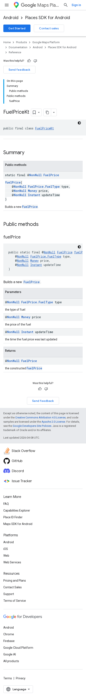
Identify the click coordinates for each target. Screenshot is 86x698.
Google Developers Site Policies (32, 425)
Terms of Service (14, 600)
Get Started (16, 28)
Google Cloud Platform (18, 647)
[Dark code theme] (79, 123)
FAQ (6, 503)
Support (8, 594)
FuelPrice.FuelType (44, 187)
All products (11, 661)
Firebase (9, 641)
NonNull (35, 175)
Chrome (8, 634)
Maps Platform (48, 5)
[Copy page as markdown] (47, 112)
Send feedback (19, 70)
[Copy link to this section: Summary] (28, 152)
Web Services (12, 562)
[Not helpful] (35, 61)
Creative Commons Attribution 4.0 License (40, 417)
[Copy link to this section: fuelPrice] (25, 237)
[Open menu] (7, 5)
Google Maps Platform (46, 42)
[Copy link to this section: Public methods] (43, 224)
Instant (34, 195)
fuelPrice (13, 182)
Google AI (9, 654)
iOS (5, 549)
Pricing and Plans (14, 580)
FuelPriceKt (44, 128)
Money (32, 191)
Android (10, 17)
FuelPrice (51, 175)
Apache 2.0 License (53, 421)
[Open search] (65, 5)
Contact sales (49, 28)
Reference (15, 52)
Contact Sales (12, 587)
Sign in (76, 5)
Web (6, 555)
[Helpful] (29, 61)
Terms (7, 678)
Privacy (20, 678)
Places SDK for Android (47, 17)
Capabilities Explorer (16, 510)
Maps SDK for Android (17, 524)
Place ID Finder (13, 517)
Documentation (18, 47)
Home (7, 42)
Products (21, 42)
